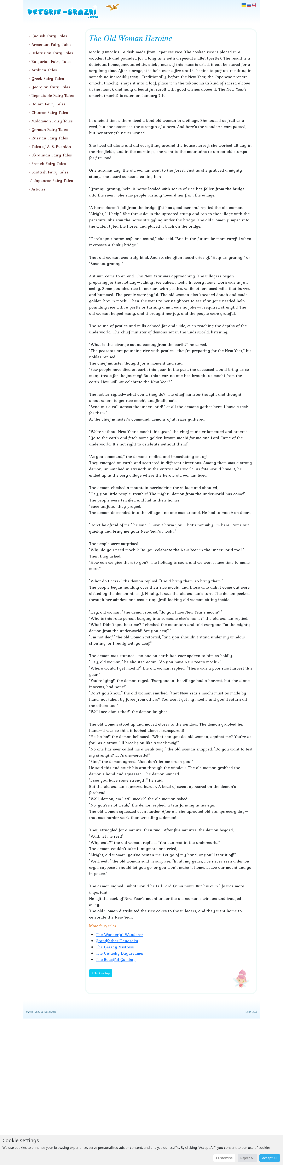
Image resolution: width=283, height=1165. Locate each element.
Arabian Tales (44, 70)
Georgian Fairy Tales (50, 87)
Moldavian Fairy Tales (52, 121)
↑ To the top (101, 973)
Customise (224, 1158)
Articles (38, 189)
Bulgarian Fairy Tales (51, 61)
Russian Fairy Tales (49, 138)
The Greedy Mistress (115, 947)
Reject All (247, 1158)
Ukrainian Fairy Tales (51, 155)
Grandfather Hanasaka (117, 941)
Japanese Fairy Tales (53, 180)
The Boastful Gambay (116, 959)
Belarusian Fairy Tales (52, 53)
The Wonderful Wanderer (119, 934)
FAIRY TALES (251, 1011)
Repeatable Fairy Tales (52, 95)
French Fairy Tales (48, 163)
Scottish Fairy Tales (49, 172)
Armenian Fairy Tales (51, 44)
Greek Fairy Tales (47, 78)
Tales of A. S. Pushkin (51, 146)
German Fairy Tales (49, 129)
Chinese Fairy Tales (49, 112)
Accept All (269, 1158)
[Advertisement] (141, 1091)
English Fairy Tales (49, 36)
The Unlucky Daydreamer (120, 953)
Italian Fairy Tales (48, 104)
